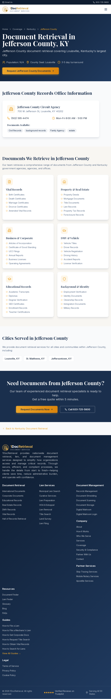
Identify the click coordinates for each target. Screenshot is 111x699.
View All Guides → (11, 653)
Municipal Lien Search (49, 491)
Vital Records (8, 514)
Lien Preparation (47, 500)
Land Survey (45, 519)
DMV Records (9, 509)
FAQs (4, 613)
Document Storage (85, 505)
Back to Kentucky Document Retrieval (27, 428)
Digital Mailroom (83, 509)
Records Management (86, 491)
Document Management (90, 485)
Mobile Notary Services (87, 576)
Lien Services (47, 485)
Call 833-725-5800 (79, 409)
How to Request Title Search (16, 639)
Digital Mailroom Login (86, 514)
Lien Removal (45, 509)
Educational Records (12, 500)
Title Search (45, 514)
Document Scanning (85, 500)
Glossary (6, 604)
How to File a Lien (10, 626)
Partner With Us (83, 554)
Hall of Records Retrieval (14, 519)
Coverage (17, 29)
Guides (6, 619)
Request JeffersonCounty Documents (29, 70)
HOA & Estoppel (46, 505)
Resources (8, 588)
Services (80, 540)
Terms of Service (10, 666)
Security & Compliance (87, 550)
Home (5, 29)
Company (81, 521)
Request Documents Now (35, 409)
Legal (5, 660)
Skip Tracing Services (86, 571)
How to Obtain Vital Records (15, 644)
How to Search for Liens (13, 649)
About (79, 527)
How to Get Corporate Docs (15, 635)
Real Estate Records (12, 505)
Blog (4, 608)
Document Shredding (86, 496)
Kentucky (31, 29)
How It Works (82, 531)
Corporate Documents (12, 496)
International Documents (13, 491)
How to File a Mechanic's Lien (16, 630)
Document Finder (10, 594)
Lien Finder (7, 599)
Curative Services (47, 496)
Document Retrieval (13, 485)
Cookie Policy (9, 675)
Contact (80, 559)
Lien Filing (44, 523)
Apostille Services (84, 581)
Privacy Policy (9, 670)
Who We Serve (83, 536)
